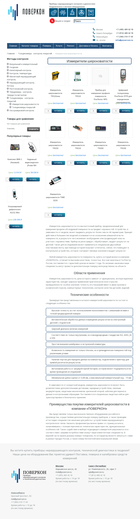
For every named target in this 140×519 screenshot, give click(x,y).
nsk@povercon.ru (18, 499)
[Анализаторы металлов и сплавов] (72, 15)
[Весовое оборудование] (90, 15)
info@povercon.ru (124, 40)
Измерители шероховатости (25, 104)
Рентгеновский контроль (21, 88)
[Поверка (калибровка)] (53, 15)
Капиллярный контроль (20, 70)
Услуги (59, 46)
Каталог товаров (30, 46)
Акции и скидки (62, 20)
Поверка (47, 46)
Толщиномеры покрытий (23, 107)
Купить (58, 111)
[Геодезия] (81, 15)
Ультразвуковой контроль (21, 110)
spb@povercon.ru (96, 472)
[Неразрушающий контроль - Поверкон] (28, 14)
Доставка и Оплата (88, 46)
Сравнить (33, 129)
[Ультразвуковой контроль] (63, 15)
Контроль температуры (20, 73)
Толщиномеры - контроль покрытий (35, 53)
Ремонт (70, 46)
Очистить (11, 128)
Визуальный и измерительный (23, 64)
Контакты (107, 46)
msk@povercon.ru (64, 472)
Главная (13, 46)
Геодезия (13, 67)
